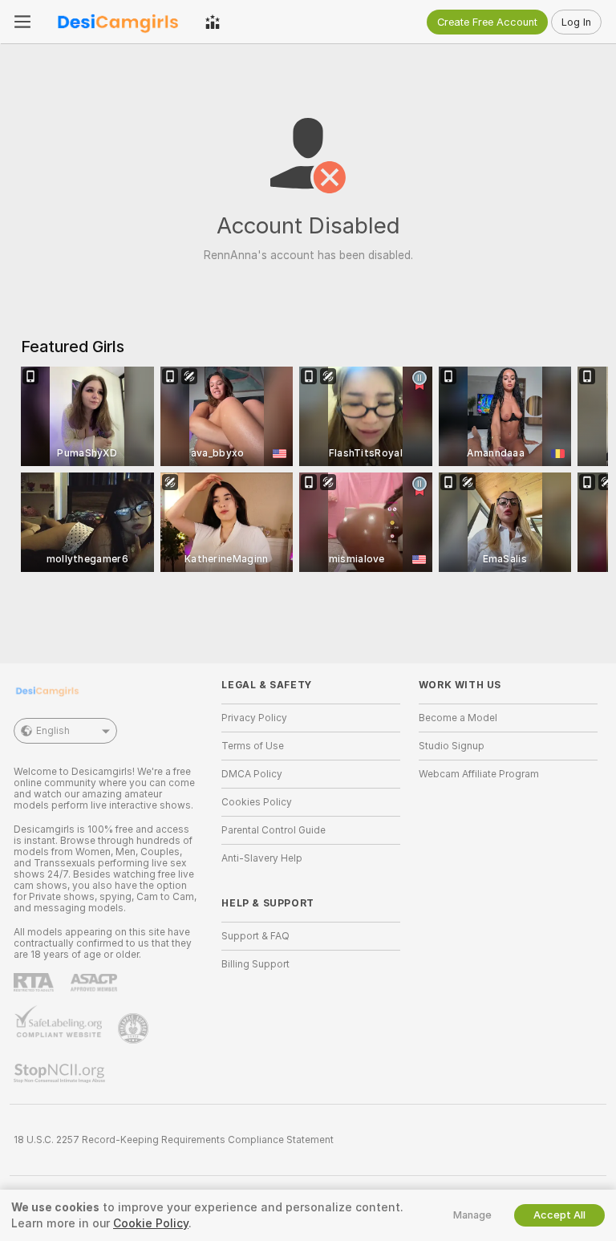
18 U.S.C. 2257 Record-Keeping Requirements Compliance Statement (174, 1140)
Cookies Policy (256, 802)
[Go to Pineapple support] (135, 1028)
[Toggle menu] (22, 21)
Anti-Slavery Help (261, 858)
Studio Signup (451, 746)
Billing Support (255, 964)
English (53, 730)
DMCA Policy (251, 774)
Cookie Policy (150, 1223)
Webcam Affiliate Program (479, 774)
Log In (576, 22)
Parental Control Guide (273, 830)
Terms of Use (252, 746)
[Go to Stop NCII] (61, 1073)
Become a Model (458, 718)
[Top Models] (212, 21)
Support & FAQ (255, 936)
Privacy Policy (254, 718)
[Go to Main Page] (118, 21)
